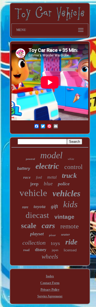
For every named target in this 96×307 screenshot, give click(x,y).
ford (39, 177)
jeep (34, 183)
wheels (50, 256)
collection (34, 242)
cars (48, 225)
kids (70, 204)
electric (47, 166)
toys (55, 243)
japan (55, 250)
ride (71, 242)
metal (52, 177)
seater (65, 234)
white (71, 158)
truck (69, 175)
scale (28, 226)
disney (40, 249)
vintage (64, 217)
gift (54, 206)
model (51, 155)
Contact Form (49, 283)
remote (69, 226)
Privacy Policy (50, 289)
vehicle (33, 193)
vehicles (66, 193)
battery (23, 168)
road (26, 250)
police (64, 183)
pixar (52, 235)
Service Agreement (49, 296)
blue (48, 183)
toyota (40, 206)
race (27, 177)
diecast (37, 215)
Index (50, 276)
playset (37, 233)
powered (30, 159)
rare (25, 207)
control (73, 166)
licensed (70, 250)
